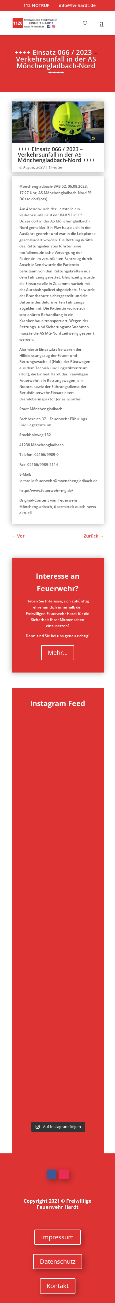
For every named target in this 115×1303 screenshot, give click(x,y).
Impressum (57, 1237)
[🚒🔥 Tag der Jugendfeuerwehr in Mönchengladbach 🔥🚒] (57, 895)
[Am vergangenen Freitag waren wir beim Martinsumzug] (57, 814)
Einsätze (55, 167)
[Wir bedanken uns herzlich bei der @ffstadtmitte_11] (57, 854)
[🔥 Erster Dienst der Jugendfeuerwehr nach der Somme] (57, 935)
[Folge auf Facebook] (51, 1174)
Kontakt (58, 1286)
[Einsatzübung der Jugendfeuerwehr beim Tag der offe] (57, 1098)
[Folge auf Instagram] (64, 1174)
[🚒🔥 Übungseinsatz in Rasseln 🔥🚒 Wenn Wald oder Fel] (57, 1016)
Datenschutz (57, 1261)
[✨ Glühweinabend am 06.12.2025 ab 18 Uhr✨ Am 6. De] (57, 773)
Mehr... (57, 652)
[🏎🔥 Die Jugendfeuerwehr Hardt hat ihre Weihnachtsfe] (57, 732)
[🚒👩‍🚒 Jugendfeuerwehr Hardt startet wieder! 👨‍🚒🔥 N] (57, 976)
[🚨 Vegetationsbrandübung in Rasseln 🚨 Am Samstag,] (57, 1057)
